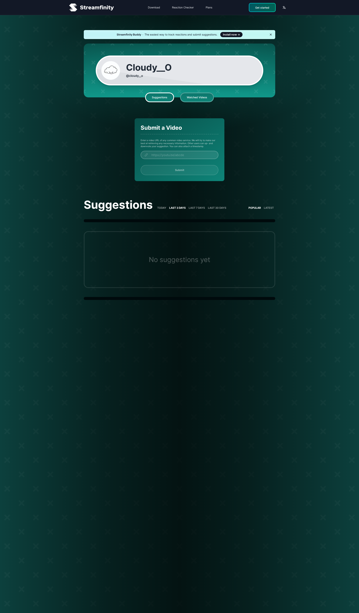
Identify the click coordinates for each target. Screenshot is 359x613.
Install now (231, 34)
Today (161, 207)
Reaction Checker (183, 7)
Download (154, 7)
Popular (254, 207)
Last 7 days (197, 207)
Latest (269, 207)
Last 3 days (177, 207)
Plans (209, 7)
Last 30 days (217, 207)
